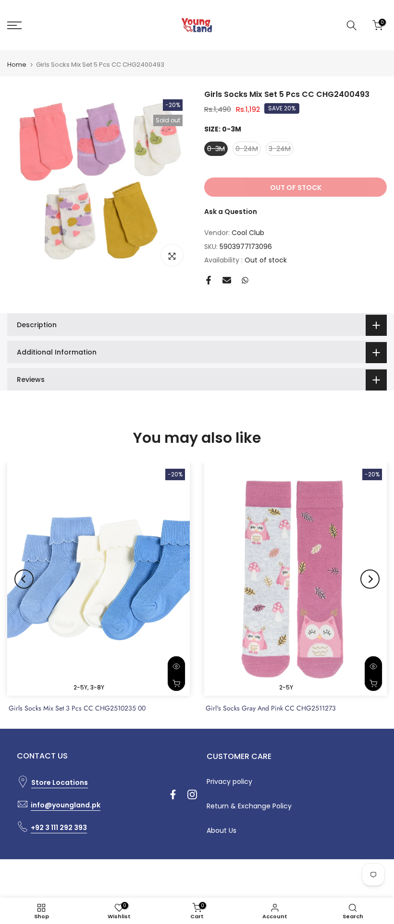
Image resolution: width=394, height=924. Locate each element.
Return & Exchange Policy (249, 806)
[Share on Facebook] (208, 280)
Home (16, 64)
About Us (221, 830)
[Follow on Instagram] (192, 794)
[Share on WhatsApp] (245, 280)
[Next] (370, 579)
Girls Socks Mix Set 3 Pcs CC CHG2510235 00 (77, 708)
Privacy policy (229, 781)
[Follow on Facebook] (173, 794)
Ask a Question (230, 211)
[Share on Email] (226, 280)
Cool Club (248, 232)
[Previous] (24, 579)
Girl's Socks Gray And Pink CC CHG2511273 (271, 708)
